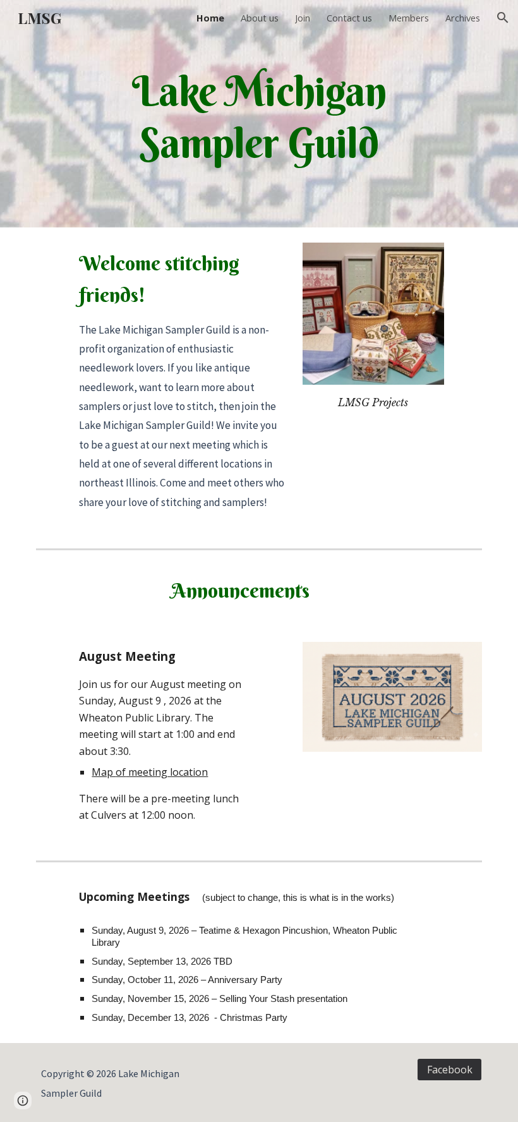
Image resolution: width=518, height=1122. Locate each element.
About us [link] (260, 17)
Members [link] (408, 17)
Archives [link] (462, 17)
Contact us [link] (349, 17)
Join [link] (302, 17)
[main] (258, 114)
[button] (503, 18)
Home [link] (210, 17)
